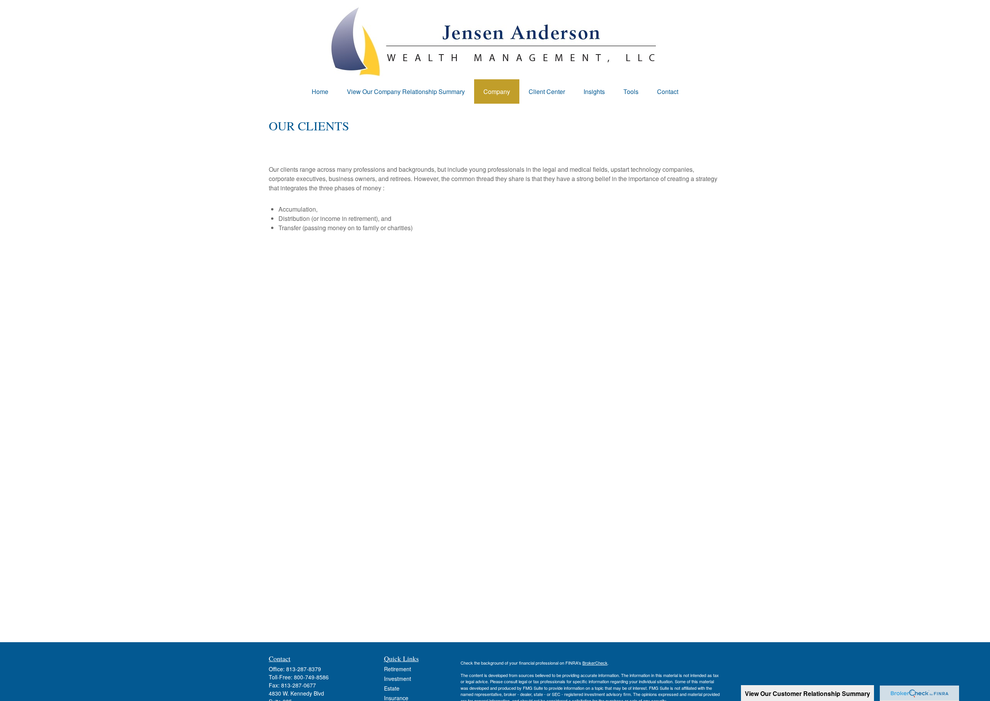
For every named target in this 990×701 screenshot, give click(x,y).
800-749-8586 (311, 677)
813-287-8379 (303, 669)
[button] (320, 91)
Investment (397, 678)
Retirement (397, 669)
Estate (391, 688)
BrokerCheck (595, 663)
